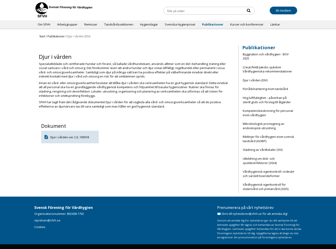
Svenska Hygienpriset (180, 24)
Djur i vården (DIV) (255, 80)
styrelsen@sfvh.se (47, 220)
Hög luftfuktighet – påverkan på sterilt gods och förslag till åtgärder (267, 100)
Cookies (39, 227)
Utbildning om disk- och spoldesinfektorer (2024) (260, 161)
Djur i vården (59, 137)
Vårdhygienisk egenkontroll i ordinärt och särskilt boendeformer (268, 173)
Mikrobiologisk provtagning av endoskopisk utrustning (263, 126)
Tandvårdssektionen (118, 24)
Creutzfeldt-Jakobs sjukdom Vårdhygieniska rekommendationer (267, 69)
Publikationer (212, 24)
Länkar (275, 24)
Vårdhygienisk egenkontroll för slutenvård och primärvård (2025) (265, 186)
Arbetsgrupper (67, 24)
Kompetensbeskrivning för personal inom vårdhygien (268, 113)
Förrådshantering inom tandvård (265, 89)
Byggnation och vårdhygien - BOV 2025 (266, 56)
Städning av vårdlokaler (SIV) (263, 150)
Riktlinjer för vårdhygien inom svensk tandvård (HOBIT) (268, 139)
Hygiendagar (149, 24)
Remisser (90, 24)
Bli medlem (283, 10)
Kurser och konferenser (247, 24)
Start (42, 36)
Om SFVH (44, 24)
